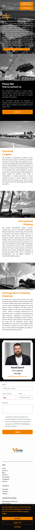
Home (4, 468)
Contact (4, 481)
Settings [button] (17, 527)
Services (4, 475)
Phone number (7, 394)
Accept (17, 518)
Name (4, 384)
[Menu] (3, 6)
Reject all (17, 523)
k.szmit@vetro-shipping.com (17, 376)
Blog (3, 473)
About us (5, 470)
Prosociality (5, 477)
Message (5, 403)
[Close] (32, 506)
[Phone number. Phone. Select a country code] (5, 397)
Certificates (5, 479)
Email (21, 394)
